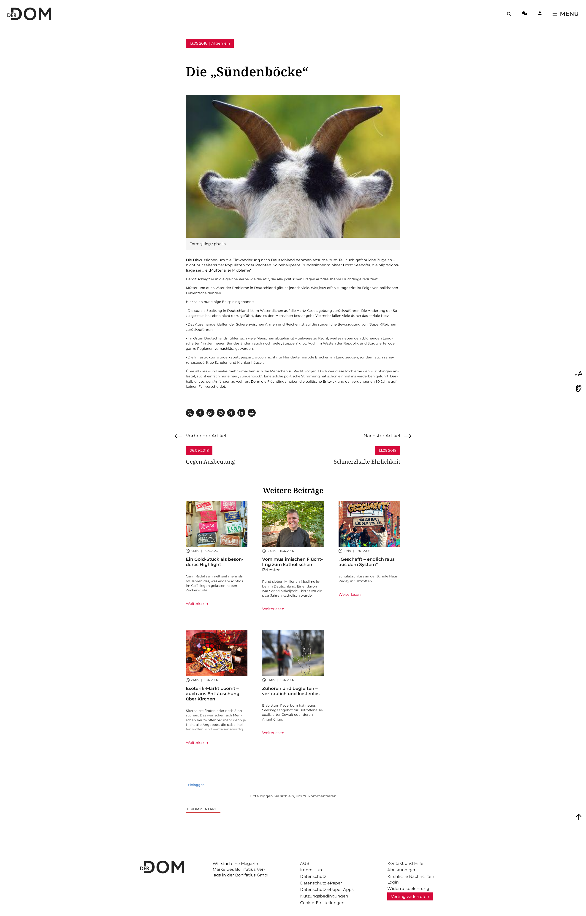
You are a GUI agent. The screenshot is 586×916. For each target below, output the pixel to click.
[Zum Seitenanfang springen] (578, 817)
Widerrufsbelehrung (408, 888)
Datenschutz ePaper (321, 883)
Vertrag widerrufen (410, 896)
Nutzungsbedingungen (324, 896)
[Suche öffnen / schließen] (509, 14)
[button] (190, 413)
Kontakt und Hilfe (405, 863)
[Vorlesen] (578, 388)
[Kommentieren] (524, 14)
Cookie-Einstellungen (322, 902)
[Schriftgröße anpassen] (578, 373)
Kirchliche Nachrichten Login (410, 879)
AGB (304, 863)
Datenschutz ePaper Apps (327, 889)
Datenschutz (313, 876)
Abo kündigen (402, 869)
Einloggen (195, 785)
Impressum (312, 869)
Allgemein (220, 43)
